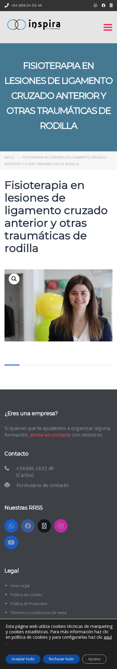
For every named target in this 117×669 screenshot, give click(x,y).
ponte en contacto (50, 434)
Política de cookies (26, 594)
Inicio (9, 157)
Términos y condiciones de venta (38, 612)
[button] (14, 279)
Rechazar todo (61, 658)
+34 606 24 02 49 (26, 5)
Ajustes (94, 658)
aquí (108, 637)
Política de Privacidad (28, 603)
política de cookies (30, 637)
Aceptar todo (23, 658)
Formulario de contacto (42, 485)
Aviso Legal (20, 585)
